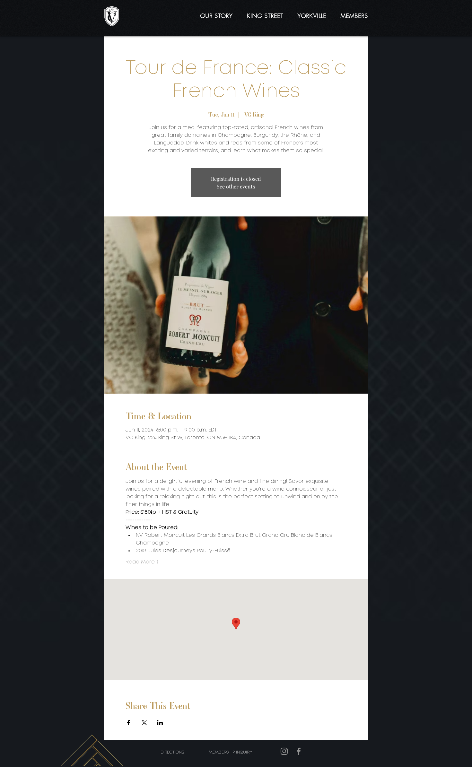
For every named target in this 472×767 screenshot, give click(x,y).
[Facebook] (298, 751)
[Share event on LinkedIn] (160, 722)
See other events (236, 186)
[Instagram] (284, 751)
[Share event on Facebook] (129, 722)
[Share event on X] (144, 722)
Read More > (142, 562)
